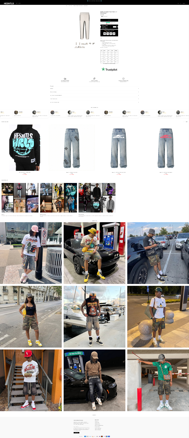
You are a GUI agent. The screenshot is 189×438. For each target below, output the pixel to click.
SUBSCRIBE (101, 221)
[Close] (107, 211)
